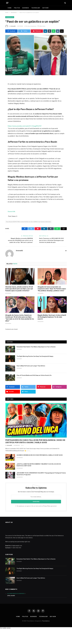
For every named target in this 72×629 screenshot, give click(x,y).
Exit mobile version (5, 628)
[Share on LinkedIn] (45, 31)
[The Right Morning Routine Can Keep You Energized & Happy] (10, 358)
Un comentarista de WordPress (15, 593)
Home (10, 8)
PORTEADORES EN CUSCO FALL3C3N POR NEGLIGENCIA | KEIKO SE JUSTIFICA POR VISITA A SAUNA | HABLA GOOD (35, 441)
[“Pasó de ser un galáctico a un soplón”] (36, 55)
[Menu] (7, 3)
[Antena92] (36, 3)
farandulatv (9, 17)
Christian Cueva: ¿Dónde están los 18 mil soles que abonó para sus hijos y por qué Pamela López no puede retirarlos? (19, 289)
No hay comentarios (31, 26)
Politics (17, 8)
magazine (9, 436)
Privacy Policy (46, 506)
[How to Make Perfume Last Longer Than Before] (10, 368)
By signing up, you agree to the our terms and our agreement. (37, 506)
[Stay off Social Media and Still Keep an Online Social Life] (10, 377)
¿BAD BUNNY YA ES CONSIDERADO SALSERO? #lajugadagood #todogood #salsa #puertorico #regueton (41, 473)
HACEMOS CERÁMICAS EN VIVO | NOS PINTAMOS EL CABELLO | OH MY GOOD (40, 455)
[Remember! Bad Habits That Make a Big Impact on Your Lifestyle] (10, 349)
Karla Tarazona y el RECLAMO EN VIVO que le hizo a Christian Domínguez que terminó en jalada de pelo (51, 240)
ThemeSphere (46, 621)
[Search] (65, 3)
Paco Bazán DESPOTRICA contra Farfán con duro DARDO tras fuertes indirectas (28, 221)
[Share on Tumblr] (49, 31)
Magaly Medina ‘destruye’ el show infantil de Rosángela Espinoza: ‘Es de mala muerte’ (52, 317)
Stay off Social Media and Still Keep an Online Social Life (34, 375)
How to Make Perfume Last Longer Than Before (31, 366)
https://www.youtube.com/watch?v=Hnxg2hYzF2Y (25, 126)
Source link (11, 211)
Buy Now (45, 8)
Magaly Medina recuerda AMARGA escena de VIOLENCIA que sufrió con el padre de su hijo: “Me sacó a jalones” (20, 240)
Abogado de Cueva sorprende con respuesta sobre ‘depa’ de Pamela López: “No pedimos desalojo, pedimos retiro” (52, 289)
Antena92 (13, 26)
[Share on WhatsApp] (53, 31)
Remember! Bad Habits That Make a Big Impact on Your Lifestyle (36, 347)
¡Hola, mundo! (11, 595)
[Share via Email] (62, 31)
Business (25, 8)
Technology (35, 8)
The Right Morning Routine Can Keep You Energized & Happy (35, 356)
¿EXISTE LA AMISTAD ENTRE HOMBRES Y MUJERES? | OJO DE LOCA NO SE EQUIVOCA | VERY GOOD (39, 464)
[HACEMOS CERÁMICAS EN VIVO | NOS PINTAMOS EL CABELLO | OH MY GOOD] (10, 457)
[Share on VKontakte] (58, 31)
